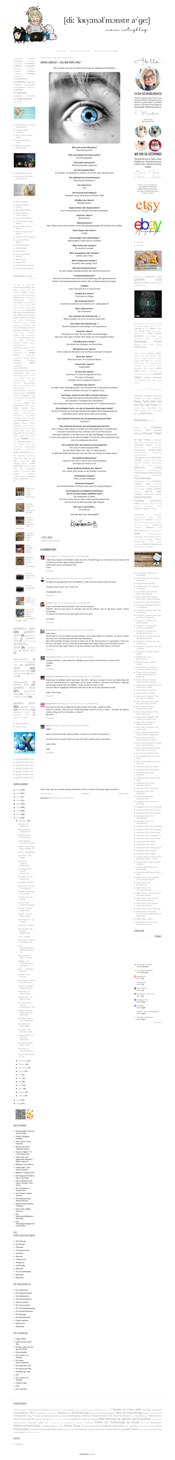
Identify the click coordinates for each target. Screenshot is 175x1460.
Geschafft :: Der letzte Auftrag (24, 992)
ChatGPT (32, 300)
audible (32, 464)
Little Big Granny (22, 245)
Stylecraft (17, 426)
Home (32, 358)
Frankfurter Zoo (28, 330)
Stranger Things (28, 423)
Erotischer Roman (143, 445)
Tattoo (27, 431)
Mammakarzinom (19, 380)
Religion (158, 539)
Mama (22, 378)
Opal (33, 395)
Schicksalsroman (155, 486)
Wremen (24, 452)
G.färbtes (31, 61)
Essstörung (17, 325)
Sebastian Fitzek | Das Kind (147, 788)
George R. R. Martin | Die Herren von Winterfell (146, 627)
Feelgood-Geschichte (141, 453)
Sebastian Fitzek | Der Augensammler (145, 797)
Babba (23, 295)
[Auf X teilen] (47, 537)
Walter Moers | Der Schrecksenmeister (144, 889)
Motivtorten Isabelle (36, 1423)
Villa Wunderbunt (24, 442)
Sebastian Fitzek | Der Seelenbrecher (145, 822)
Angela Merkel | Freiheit (145, 583)
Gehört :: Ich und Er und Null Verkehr (25, 987)
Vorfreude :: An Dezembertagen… (26, 1050)
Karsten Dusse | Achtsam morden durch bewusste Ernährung (146, 674)
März (20, 1089)
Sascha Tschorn (147, 374)
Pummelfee (17, 400)
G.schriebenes (19, 87)
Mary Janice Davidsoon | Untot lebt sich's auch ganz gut (148, 749)
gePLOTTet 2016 (22, 671)
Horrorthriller (147, 460)
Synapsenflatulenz (29, 426)
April (20, 1085)
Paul (22, 398)
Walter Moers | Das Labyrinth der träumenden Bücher (147, 878)
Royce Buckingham (154, 339)
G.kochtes (17, 69)
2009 (18, 1103)
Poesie (136, 475)
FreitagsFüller (20, 1416)
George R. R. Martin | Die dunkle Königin (146, 622)
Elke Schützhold (156, 361)
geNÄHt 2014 (24, 703)
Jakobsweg (153, 531)
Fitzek (16, 328)
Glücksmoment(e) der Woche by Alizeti (110, 1416)
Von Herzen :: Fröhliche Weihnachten (24, 863)
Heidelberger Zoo (20, 353)
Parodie (159, 473)
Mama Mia (31, 378)
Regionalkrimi (139, 481)
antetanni (140, 1006)
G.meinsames (20, 79)
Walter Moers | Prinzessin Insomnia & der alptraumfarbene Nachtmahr (148, 914)
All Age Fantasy (142, 440)
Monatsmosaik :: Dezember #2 (24, 830)
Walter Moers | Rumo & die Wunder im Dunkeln (146, 923)
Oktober (21, 1064)
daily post (18, 466)
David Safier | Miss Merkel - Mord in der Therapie (147, 593)
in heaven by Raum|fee (40, 1429)
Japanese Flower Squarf (25, 237)
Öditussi (32, 479)
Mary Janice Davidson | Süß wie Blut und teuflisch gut (147, 718)
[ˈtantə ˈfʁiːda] (21, 727)
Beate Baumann (151, 356)
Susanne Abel (140, 345)
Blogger (92, 1454)
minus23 (74, 1429)
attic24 (24, 464)
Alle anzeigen (158, 1022)
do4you (158, 1426)
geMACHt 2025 (140, 285)
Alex (33, 287)
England (137, 522)
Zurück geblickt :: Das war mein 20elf (26, 842)
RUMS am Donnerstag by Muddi (116, 1422)
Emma (145, 1413)
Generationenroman (142, 458)
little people (57, 1429)
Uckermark (138, 544)
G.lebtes (31, 71)
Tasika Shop (72, 1425)
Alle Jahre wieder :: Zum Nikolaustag (25, 1019)
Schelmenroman (139, 486)
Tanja (61, 1426)
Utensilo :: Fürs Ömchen (24, 976)
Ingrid (145, 1416)
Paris (136, 539)
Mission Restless (25, 385)
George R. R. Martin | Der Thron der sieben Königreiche (148, 616)
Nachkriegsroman (155, 470)
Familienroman (140, 450)
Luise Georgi (148, 366)
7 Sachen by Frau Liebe (125, 1409)
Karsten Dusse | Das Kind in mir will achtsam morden (148, 686)
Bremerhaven (19, 300)
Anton (24, 292)
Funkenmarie (30, 335)
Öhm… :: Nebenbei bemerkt (25, 970)
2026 (18, 790)
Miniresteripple (21, 248)
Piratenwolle (88, 1423)
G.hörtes (18, 66)
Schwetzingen (30, 416)
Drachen (149, 519)
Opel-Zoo (17, 398)
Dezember (22, 821)
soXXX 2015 (22, 696)
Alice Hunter (139, 324)
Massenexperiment (155, 534)
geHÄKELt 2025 (154, 277)
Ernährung (143, 522)
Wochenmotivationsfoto (90, 1426)
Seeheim (31, 418)
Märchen (138, 433)
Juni (20, 1078)
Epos (160, 442)
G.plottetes (18, 85)
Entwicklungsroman (151, 442)
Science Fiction (139, 489)
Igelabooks (141, 976)
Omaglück (25, 395)
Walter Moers (140, 347)
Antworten (50, 571)
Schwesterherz (18, 416)
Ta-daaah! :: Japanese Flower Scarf (30, 536)
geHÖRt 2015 (21, 684)
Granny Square (28, 343)
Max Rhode (151, 336)
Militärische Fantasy (148, 467)
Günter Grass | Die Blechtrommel (143, 658)
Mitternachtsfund (20, 1423)
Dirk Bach (145, 361)
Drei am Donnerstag (129, 1412)
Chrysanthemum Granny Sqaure (22, 214)
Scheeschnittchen (29, 413)
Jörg (16, 1419)
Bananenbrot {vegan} (24, 173)
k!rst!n (16, 471)
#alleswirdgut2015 (21, 682)
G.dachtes (31, 59)
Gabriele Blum (139, 363)
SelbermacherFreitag (27, 1425)
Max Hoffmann (149, 368)
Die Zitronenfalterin (145, 970)
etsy (21, 469)
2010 (18, 1100)
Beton (69, 1413)
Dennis (22, 318)
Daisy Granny (19, 308)
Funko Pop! (17, 338)
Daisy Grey (30, 308)
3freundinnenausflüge (22, 287)
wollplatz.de (24, 479)
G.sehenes (31, 87)
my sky (121, 1429)
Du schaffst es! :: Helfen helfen (24, 1025)
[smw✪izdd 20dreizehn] (112, 1426)
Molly (33, 385)
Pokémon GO (29, 398)
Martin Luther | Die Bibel (145, 693)
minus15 (67, 1429)
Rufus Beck (138, 374)
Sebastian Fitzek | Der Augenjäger (145, 792)
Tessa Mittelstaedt (140, 380)
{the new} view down (33, 1432)
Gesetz (146, 525)
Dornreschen (18, 323)
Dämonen (158, 520)
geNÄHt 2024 (27, 641)
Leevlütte (26, 375)
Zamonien (146, 413)
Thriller (157, 433)
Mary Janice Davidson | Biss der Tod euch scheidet (147, 697)
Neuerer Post (46, 794)
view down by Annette (147, 1429)
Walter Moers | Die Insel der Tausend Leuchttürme (147, 899)
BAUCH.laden (53, 1413)
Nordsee (31, 393)
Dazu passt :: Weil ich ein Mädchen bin (26, 941)
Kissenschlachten (26, 1419)
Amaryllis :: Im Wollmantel (23, 825)
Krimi (148, 430)
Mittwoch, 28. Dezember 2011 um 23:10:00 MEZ (83, 676)
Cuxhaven (28, 305)
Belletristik (140, 420)
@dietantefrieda (22, 724)
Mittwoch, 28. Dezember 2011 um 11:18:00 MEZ (74, 578)
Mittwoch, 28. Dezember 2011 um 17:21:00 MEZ (75, 630)
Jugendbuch (138, 430)
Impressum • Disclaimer (106, 51)
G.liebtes (31, 73)
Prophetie (150, 539)
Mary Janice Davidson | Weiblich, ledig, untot (145, 723)
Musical (23, 393)
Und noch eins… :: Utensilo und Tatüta (26, 904)
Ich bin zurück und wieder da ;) (30, 600)
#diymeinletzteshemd (56, 1410)
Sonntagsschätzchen (49, 1426)
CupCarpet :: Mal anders (24, 856)
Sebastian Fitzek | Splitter (146, 854)
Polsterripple (20, 251)
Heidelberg (31, 350)
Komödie (146, 463)
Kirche (159, 531)
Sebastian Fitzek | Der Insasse (148, 810)
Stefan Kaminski (153, 377)
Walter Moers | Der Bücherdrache (143, 884)
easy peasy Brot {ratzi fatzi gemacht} (24, 177)
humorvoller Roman (147, 504)
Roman (147, 433)
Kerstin (49, 603)
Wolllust (17, 452)
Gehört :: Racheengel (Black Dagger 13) (26, 847)
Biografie (137, 428)
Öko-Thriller (152, 509)
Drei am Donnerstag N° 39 (30, 588)
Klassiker (137, 463)
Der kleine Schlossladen (24, 320)
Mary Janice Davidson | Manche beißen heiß (145, 708)
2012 (18, 814)
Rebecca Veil (157, 371)
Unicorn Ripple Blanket (24, 268)
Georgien (158, 522)
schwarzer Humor (141, 509)
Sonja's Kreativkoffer (55, 676)
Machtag (95, 1419)
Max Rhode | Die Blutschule (147, 753)
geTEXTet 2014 (21, 715)
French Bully (19, 333)
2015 (18, 804)
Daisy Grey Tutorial (20, 310)
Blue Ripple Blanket (23, 210)
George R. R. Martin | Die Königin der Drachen (146, 632)
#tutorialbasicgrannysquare (84, 1410)
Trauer (33, 436)
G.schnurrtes (30, 85)
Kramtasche (30, 370)
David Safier (143, 326)
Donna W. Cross (155, 326)
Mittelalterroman (139, 470)
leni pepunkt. (26, 471)
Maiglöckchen (52, 704)
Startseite (85, 794)
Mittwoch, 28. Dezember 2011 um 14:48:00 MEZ (71, 603)
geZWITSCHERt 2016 (24, 768)
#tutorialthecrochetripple (101, 1410)
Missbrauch (138, 537)
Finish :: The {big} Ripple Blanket (29, 549)
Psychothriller (142, 478)
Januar (21, 1096)
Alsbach (22, 290)
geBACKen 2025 (139, 277)
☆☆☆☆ (145, 390)
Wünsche (32, 452)
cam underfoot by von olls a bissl (139, 1426)
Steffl (48, 726)
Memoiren (158, 465)
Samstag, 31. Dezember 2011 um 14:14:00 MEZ (70, 726)
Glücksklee (17, 343)
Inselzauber (51, 630)
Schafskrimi (158, 484)
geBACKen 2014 (19, 717)
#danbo (45, 1410)
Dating (159, 517)
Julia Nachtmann (151, 363)
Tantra (160, 542)
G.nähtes (19, 81)
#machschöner (68, 1410)
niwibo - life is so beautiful (147, 1011)
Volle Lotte (31, 444)
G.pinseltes (30, 82)
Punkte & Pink (142, 1000)
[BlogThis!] (44, 537)
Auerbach (17, 295)
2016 (18, 800)
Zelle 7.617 (18, 458)
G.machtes (18, 76)
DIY (33, 305)
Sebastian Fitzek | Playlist (146, 851)
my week (139, 245)
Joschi (151, 1416)
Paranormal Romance (144, 473)
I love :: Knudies (24, 937)
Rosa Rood (50, 657)
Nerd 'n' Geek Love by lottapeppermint (60, 1423)
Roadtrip (148, 481)
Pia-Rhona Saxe (146, 371)
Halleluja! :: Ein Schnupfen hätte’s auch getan (26, 963)
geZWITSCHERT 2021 (25, 762)
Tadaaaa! (17, 428)
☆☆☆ (140, 390)
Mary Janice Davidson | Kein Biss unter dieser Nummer (147, 702)
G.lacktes (17, 71)
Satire (148, 484)
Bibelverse (19, 297)
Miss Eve (17, 385)
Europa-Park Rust (28, 325)
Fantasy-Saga (155, 450)
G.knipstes (30, 66)
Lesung (32, 375)
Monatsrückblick (20, 390)
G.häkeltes (30, 63)
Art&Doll (32, 292)
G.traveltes (18, 96)
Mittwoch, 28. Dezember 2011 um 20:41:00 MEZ (75, 657)
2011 (18, 818)
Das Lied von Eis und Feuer (148, 403)
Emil (33, 322)
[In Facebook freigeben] (49, 537)
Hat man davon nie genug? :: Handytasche (25, 931)
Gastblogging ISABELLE (79, 1416)
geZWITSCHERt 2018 (24, 775)
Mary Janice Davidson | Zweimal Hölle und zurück (146, 739)
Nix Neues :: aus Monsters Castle (25, 1031)
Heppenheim (18, 358)
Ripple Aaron (21, 259)
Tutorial (16, 439)
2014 (18, 807)
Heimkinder (138, 527)
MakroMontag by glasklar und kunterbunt (125, 1418)
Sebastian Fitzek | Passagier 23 (148, 848)
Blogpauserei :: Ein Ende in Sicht (25, 998)
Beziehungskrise (139, 517)
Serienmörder (139, 542)
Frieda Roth (19, 335)
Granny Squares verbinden (22, 131)
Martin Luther (139, 334)
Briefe (151, 517)
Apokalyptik (158, 515)
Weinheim (17, 449)
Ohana (16, 395)
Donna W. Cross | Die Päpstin (148, 602)
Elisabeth (26, 323)
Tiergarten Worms (24, 436)
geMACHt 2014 (21, 712)
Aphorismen (157, 1410)
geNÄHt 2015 (24, 687)
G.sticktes (18, 90)
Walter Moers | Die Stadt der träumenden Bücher (147, 904)
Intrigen (146, 531)
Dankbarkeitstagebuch (106, 1413)
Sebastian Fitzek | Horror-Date (148, 838)
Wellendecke (31, 449)
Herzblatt (26, 358)
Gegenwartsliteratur (140, 455)
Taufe (33, 431)
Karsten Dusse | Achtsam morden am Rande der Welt (147, 668)
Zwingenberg (25, 461)
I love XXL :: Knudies (26, 925)
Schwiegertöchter (20, 418)
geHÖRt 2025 (148, 279)
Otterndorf (79, 1423)
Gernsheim (25, 338)
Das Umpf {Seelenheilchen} (24, 313)
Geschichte (137, 525)
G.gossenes (18, 64)
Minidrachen (157, 1419)
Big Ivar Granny (22, 202)
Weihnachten (30, 447)
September (23, 1068)
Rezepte (16, 102)
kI (20, 471)
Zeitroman (137, 492)
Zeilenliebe (31, 456)
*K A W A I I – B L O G (145, 994)
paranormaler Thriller (153, 506)
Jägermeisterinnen (21, 368)
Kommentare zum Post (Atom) (62, 798)
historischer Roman (153, 494)
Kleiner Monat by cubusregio (59, 1419)
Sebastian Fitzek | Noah (145, 845)
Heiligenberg (31, 355)
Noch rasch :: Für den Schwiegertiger (26, 887)
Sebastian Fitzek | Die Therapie (148, 829)
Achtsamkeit (139, 515)
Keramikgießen (19, 370)
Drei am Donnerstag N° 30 (30, 575)
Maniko (32, 380)
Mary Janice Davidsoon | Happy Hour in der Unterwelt (148, 744)
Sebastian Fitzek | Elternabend (148, 832)
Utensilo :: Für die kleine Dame (25, 909)
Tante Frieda (26, 428)
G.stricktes (20, 92)
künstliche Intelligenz (147, 547)
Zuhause (61, 51)
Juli (20, 1075)
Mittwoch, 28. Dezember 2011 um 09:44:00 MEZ (70, 556)
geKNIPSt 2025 (141, 282)
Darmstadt (31, 310)
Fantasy (156, 427)
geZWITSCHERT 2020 (25, 759)
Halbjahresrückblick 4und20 (24, 348)
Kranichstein (18, 373)
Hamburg (17, 350)
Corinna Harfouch (148, 358)
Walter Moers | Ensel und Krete (148, 909)
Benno (62, 1412)
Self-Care (32, 421)
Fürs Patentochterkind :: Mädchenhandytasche (26, 949)
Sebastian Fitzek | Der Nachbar (148, 813)
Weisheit (137, 547)
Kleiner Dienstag (42, 1419)
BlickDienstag (80, 1412)
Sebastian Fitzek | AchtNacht (147, 767)
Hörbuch (31, 360)
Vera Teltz (151, 380)
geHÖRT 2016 (19, 662)
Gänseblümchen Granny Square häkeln (25, 126)
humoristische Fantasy (143, 498)
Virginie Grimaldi (155, 345)
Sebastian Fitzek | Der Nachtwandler (145, 817)
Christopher (18, 303)
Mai (20, 1082)
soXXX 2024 (28, 650)
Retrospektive (156, 1423)
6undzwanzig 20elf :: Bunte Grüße (26, 1044)
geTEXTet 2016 (20, 674)
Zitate (25, 458)
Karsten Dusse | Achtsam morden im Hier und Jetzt (146, 681)
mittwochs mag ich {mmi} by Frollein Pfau (97, 1429)
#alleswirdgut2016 (21, 659)
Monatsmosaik (19, 388)
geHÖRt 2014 (28, 707)
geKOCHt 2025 (156, 283)
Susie (48, 556)
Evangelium (151, 522)
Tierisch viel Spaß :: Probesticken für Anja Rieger (25, 1013)
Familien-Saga (157, 447)
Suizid (151, 542)
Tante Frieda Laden (79, 51)
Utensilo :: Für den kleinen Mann (25, 915)
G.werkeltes (30, 96)
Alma (16, 290)
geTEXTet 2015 (29, 694)
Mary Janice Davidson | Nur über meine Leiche (147, 713)
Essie (160, 1413)
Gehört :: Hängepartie (26, 852)
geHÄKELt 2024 (24, 628)
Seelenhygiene (21, 420)
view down (131, 1429)
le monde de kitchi (144, 965)
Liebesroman (157, 463)
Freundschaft (31, 333)
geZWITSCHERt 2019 (24, 778)
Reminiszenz (145, 1423)
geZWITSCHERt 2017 (24, 771)
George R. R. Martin (145, 328)
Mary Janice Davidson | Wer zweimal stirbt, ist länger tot (147, 733)
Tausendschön (19, 433)
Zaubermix (21, 456)
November (22, 1061)
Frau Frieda (141, 988)
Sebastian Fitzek (148, 341)
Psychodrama (157, 475)
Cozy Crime (139, 442)
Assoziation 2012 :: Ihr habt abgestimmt (25, 871)
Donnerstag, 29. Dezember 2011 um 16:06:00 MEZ (78, 704)
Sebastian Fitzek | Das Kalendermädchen (145, 784)
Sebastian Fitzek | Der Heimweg (148, 807)
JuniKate (158, 1416)
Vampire (147, 544)
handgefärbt (30, 469)
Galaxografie (62, 1416)
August (21, 1071)
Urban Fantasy (154, 489)
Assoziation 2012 (24, 1412)
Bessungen (31, 295)
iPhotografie (21, 1429)
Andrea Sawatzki (140, 353)
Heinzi (131, 1416)
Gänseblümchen (20, 345)
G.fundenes (18, 61)
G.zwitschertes (23, 98)
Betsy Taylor (142, 401)
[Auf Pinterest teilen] (51, 537)
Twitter (24, 438)
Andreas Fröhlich (154, 353)
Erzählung (158, 445)
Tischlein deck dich (145, 1017)
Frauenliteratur (157, 453)
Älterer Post (123, 794)
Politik (142, 539)
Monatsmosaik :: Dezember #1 (24, 836)
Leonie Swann (157, 331)
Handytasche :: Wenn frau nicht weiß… (26, 981)
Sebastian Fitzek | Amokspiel (147, 770)
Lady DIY (86, 1419)
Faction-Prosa (138, 447)
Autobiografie (157, 440)
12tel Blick (30, 285)
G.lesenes (17, 74)
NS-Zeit (159, 537)
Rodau (16, 413)
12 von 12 (19, 285)
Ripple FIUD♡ (21, 262)
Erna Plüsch (153, 1413)
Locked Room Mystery (143, 465)
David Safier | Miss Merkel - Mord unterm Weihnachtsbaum (148, 598)
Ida (141, 1416)
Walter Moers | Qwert (144, 919)
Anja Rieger (146, 1410)
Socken (17, 423)
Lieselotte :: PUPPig (25, 882)
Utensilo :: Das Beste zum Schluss (26, 892)
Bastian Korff (139, 356)
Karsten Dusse (145, 331)
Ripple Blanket (20, 408)
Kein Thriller (156, 460)
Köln (27, 373)
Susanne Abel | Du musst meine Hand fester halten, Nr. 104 (148, 858)
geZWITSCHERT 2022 (25, 765)
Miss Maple (152, 410)
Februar (21, 1092)
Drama (145, 428)
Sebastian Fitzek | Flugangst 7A (148, 835)
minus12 (31, 474)
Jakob (32, 363)
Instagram (17, 363)
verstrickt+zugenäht (20, 476)
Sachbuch (151, 421)
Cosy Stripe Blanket (23, 218)
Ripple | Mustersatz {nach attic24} (23, 147)
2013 (18, 811)
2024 (18, 797)
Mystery (158, 430)
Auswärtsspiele (42, 1413)
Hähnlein (17, 360)
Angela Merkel (150, 324)
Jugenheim (18, 365)
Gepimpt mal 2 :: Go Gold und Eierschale (26, 1037)
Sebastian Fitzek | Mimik (145, 842)
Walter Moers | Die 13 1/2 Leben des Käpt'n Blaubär (148, 894)
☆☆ (135, 390)
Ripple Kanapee (29, 411)
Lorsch (16, 378)
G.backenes (18, 59)
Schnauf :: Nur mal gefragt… (25, 898)
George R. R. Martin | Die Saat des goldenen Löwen (148, 637)
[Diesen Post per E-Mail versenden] (42, 537)
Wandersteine (18, 447)
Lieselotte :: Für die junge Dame (25, 878)
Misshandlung (149, 537)
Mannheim (17, 383)
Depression (30, 318)
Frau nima (50, 578)
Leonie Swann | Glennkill (145, 690)
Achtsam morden (143, 396)
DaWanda (93, 1413)
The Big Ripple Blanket (24, 265)
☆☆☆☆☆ (155, 389)
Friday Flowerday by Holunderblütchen (42, 1416)
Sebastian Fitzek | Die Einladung (148, 826)
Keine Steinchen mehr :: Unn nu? (25, 957)
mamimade (141, 982)
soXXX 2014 (24, 709)
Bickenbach (30, 298)
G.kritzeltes (31, 69)
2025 (18, 793)
